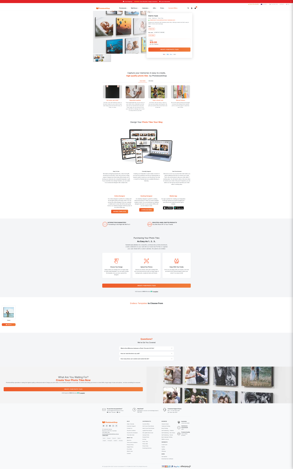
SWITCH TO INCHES (159, 32)
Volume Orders (165, 424)
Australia (265, 4)
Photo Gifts (145, 443)
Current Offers (172, 8)
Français (109, 438)
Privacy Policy (130, 444)
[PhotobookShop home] (103, 8)
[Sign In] (191, 8)
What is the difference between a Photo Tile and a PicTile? (137, 348)
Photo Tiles (145, 441)
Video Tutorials (112, 412)
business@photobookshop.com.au (115, 410)
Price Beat (129, 449)
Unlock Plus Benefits (254, 4)
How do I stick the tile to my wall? (130, 353)
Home (149, 18)
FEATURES (143, 80)
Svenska (120, 440)
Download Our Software (167, 458)
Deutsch (114, 438)
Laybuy (163, 449)
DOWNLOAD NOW (146, 209)
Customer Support (131, 426)
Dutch (104, 438)
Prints (162, 8)
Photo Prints (145, 446)
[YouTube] (110, 426)
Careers (129, 453)
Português (110, 440)
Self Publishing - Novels (167, 435)
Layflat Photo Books (147, 430)
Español (115, 440)
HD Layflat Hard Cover (148, 432)
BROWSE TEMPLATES (119, 211)
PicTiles (144, 439)
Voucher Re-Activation (132, 432)
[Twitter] (103, 426)
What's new (130, 451)
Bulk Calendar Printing (167, 437)
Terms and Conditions (132, 442)
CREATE (9, 324)
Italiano (119, 438)
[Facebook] (106, 426)
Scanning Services (147, 448)
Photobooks (122, 8)
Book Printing (165, 428)
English (104, 440)
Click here (139, 410)
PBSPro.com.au (165, 439)
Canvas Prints (146, 435)
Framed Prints (146, 437)
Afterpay (164, 451)
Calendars (145, 8)
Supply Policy (130, 446)
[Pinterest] (116, 426)
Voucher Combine (131, 430)
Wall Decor (134, 8)
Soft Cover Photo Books (148, 426)
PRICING (151, 80)
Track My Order (274, 4)
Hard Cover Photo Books (148, 428)
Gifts (154, 8)
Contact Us (129, 428)
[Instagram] (113, 426)
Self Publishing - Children (168, 430)
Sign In (282, 4)
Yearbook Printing (166, 426)
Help (288, 4)
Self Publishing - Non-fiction (168, 432)
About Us (129, 440)
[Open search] (188, 8)
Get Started (164, 456)
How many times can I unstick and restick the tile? (135, 359)
